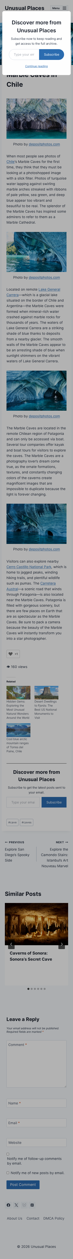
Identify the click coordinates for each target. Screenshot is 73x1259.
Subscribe (51, 54)
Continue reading (36, 66)
